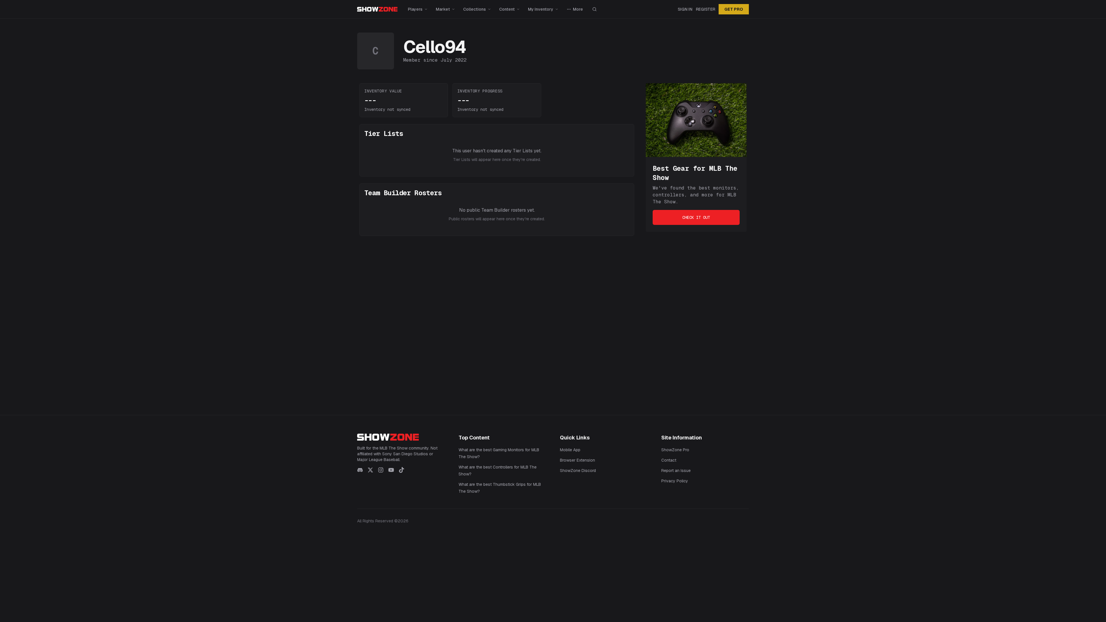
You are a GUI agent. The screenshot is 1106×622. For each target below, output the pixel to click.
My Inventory (540, 9)
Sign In (685, 9)
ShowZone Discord (578, 470)
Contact (668, 460)
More (578, 9)
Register (705, 9)
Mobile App (570, 449)
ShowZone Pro (675, 449)
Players (415, 9)
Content (507, 9)
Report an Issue (676, 470)
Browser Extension (577, 460)
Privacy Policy (674, 480)
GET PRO (733, 9)
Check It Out (696, 217)
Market (443, 9)
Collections (474, 9)
